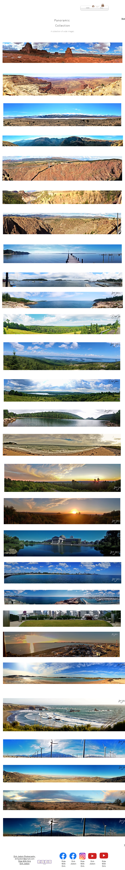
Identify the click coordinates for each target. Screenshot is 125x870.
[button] (102, 5)
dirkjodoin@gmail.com (24, 859)
